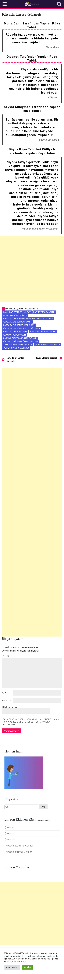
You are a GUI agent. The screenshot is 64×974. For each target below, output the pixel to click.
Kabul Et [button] (27, 967)
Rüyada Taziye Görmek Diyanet (17, 322)
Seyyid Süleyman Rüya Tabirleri (17, 345)
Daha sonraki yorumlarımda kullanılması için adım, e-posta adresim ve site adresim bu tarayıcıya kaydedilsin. (32, 722)
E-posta (6, 701)
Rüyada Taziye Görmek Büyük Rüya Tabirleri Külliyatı (28, 319)
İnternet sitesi (10, 707)
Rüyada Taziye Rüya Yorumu (43, 332)
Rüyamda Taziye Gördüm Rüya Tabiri (20, 338)
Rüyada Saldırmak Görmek (18, 851)
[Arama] (59, 4)
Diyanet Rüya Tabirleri (44, 312)
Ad (4, 693)
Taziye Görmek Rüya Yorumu (16, 348)
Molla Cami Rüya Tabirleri (15, 315)
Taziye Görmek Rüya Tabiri (47, 345)
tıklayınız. (24, 961)
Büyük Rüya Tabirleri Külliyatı (17, 312)
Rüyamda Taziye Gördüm (14, 335)
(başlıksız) (10, 827)
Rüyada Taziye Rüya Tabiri (15, 332)
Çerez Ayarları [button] (12, 967)
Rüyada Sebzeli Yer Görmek (19, 845)
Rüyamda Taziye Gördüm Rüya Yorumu (21, 341)
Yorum (6, 656)
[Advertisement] (32, 269)
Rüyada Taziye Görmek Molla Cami (19, 325)
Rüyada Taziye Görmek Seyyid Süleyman (21, 328)
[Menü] (4, 4)
